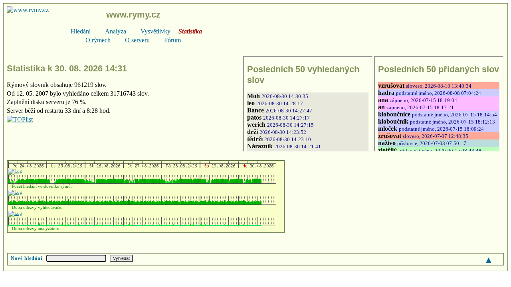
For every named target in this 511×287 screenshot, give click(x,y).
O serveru (137, 40)
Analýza (115, 31)
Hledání (81, 31)
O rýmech (98, 40)
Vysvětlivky (155, 31)
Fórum (172, 40)
